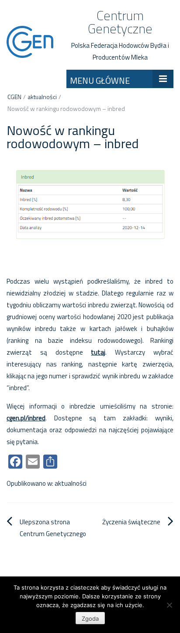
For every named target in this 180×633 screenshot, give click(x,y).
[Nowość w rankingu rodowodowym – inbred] (90, 209)
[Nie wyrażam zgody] (169, 605)
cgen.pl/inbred (26, 418)
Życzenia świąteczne (131, 522)
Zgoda (90, 618)
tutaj (98, 352)
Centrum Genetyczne (120, 22)
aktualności (42, 96)
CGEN (14, 96)
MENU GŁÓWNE (100, 80)
